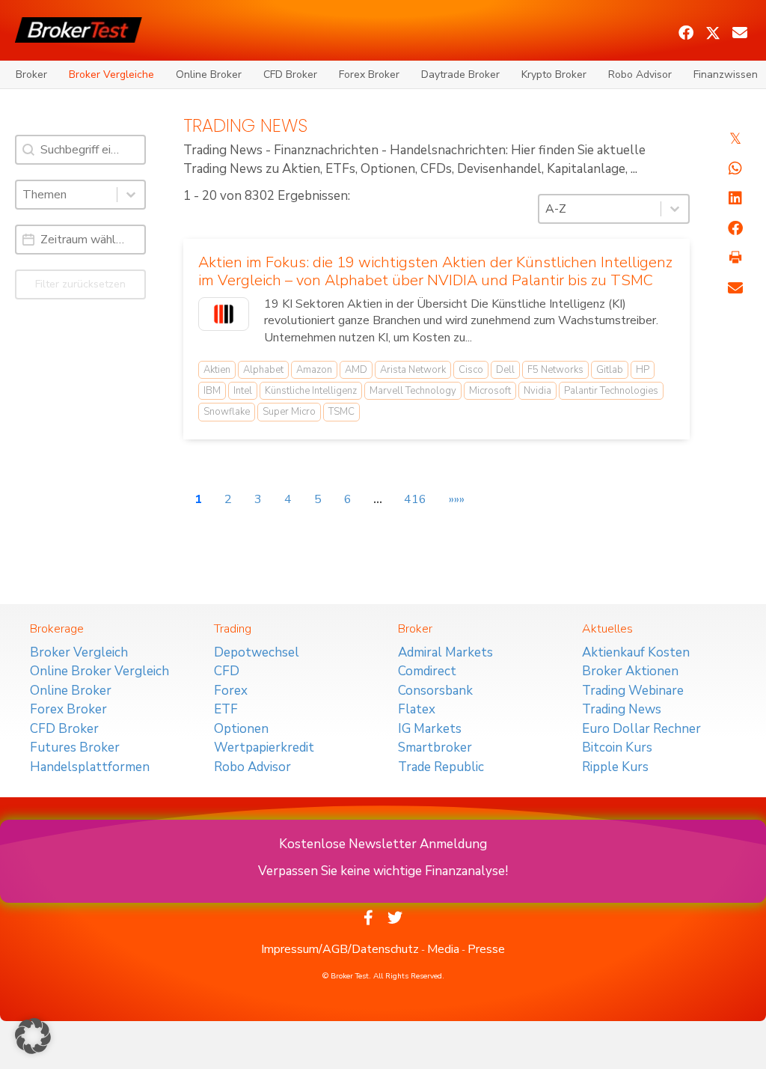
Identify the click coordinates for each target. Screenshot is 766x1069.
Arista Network (413, 370)
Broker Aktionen (630, 671)
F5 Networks (555, 370)
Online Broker (209, 74)
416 (415, 499)
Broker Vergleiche (111, 74)
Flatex (416, 709)
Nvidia (537, 391)
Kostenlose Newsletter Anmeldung (383, 844)
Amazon (314, 370)
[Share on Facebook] (735, 228)
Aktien (216, 370)
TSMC (341, 411)
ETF (226, 709)
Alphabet (263, 370)
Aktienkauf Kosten (636, 652)
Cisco (471, 370)
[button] (686, 33)
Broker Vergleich (79, 652)
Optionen (241, 728)
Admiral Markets (445, 652)
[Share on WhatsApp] (735, 168)
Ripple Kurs (615, 767)
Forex (231, 690)
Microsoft (490, 391)
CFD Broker (290, 74)
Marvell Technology (413, 391)
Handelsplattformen (90, 767)
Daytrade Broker (460, 74)
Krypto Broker (553, 74)
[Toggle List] (130, 194)
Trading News (621, 709)
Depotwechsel (256, 652)
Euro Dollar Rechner (641, 728)
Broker (31, 74)
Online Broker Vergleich (99, 671)
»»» (457, 499)
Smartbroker (435, 747)
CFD (226, 671)
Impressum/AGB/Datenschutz (340, 949)
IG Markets (430, 728)
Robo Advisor (640, 74)
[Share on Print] (735, 258)
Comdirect (427, 671)
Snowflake (226, 411)
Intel (242, 391)
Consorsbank (435, 690)
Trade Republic (441, 767)
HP (642, 370)
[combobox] (66, 194)
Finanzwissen (725, 74)
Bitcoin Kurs (617, 747)
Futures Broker (75, 747)
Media (443, 949)
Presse (486, 949)
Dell (505, 370)
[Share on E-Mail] (735, 288)
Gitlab (609, 370)
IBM (212, 391)
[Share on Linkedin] (735, 198)
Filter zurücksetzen (80, 284)
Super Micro (289, 411)
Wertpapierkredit (264, 747)
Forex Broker (369, 74)
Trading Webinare (633, 690)
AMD (356, 370)
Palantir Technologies (611, 391)
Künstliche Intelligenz (311, 391)
